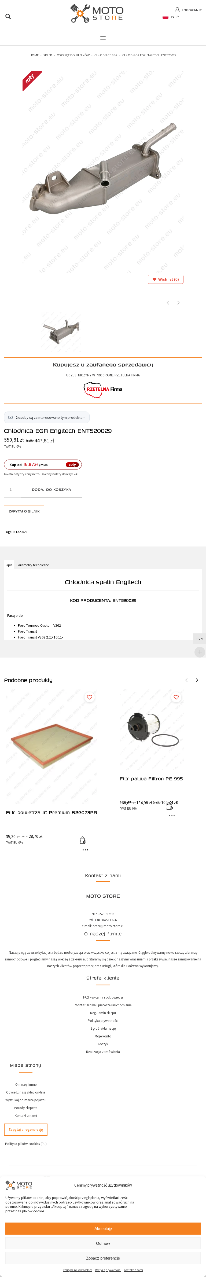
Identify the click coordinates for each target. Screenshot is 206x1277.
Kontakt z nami (133, 1270)
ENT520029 (19, 532)
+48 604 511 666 (106, 920)
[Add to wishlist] (89, 697)
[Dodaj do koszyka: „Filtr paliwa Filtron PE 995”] (173, 807)
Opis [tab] (9, 565)
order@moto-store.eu (108, 926)
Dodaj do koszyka (51, 489)
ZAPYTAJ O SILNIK (24, 511)
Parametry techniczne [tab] (32, 565)
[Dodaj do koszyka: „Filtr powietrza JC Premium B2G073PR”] (86, 841)
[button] (197, 680)
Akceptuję (103, 1228)
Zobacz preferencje (103, 1258)
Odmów (103, 1243)
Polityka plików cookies (77, 1270)
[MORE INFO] (86, 852)
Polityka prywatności (108, 1270)
